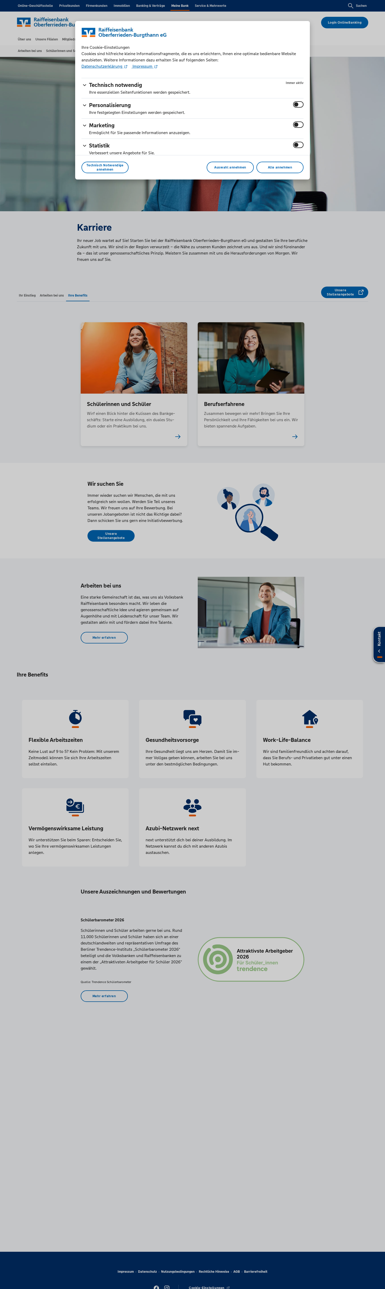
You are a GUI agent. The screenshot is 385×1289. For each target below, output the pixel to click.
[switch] (298, 104)
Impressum (142, 66)
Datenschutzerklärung (102, 66)
